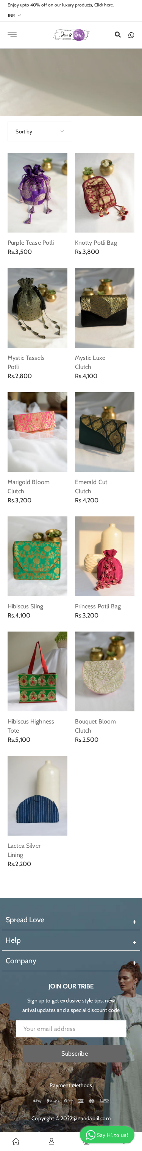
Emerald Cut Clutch (91, 486)
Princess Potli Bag (98, 606)
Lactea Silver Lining (24, 850)
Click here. (104, 5)
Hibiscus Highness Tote (31, 726)
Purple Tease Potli (31, 242)
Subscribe (74, 1053)
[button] (118, 35)
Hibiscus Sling (25, 606)
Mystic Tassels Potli (26, 362)
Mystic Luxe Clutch (90, 362)
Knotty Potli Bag (96, 242)
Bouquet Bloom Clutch (95, 726)
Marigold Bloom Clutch (29, 486)
